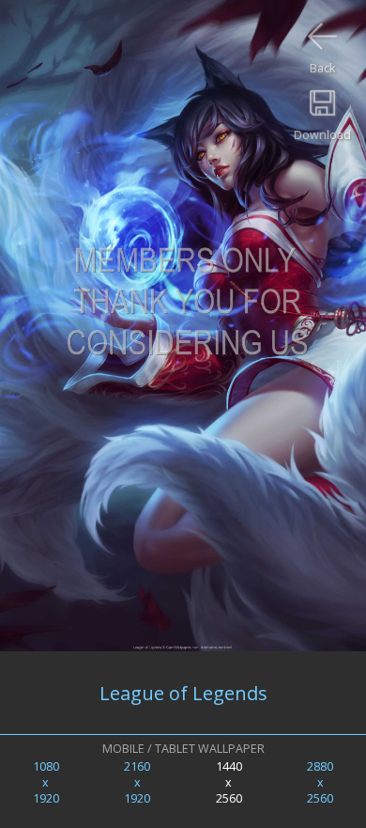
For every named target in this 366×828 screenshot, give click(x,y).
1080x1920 (46, 782)
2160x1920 (137, 782)
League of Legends (183, 693)
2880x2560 (320, 782)
